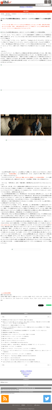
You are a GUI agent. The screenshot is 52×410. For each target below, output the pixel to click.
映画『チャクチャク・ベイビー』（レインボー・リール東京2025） (16, 336)
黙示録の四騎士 (12, 173)
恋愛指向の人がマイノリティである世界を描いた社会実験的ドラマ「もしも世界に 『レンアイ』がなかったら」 (25, 330)
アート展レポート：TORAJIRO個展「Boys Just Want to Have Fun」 (16, 342)
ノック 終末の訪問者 (6, 292)
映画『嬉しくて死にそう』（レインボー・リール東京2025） (15, 338)
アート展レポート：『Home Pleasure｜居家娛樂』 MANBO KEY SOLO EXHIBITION (19, 355)
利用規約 (23, 405)
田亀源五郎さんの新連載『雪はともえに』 (11, 332)
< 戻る (3, 316)
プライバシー (29, 405)
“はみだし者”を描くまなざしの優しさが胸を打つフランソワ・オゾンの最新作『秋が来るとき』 (22, 361)
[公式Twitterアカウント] (47, 398)
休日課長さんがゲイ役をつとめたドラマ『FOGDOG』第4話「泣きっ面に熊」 (18, 319)
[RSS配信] (5, 398)
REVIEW (8, 13)
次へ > (49, 316)
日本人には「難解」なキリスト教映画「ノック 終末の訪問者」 (30, 177)
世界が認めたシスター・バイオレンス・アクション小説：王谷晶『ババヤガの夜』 (19, 334)
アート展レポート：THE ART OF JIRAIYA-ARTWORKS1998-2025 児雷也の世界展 (19, 359)
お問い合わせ (37, 405)
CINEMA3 (14, 13)
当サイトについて (16, 405)
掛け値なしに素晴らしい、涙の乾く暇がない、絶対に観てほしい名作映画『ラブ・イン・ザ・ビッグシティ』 (24, 344)
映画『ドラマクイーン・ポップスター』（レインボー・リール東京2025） (17, 353)
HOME (2, 13)
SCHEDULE (26, 379)
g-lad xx (6, 2)
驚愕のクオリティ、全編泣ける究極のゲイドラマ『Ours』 (14, 325)
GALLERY (26, 385)
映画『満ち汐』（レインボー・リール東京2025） (12, 346)
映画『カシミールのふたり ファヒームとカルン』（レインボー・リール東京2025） (19, 348)
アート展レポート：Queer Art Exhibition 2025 (11, 357)
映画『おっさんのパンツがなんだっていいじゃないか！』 (14, 340)
